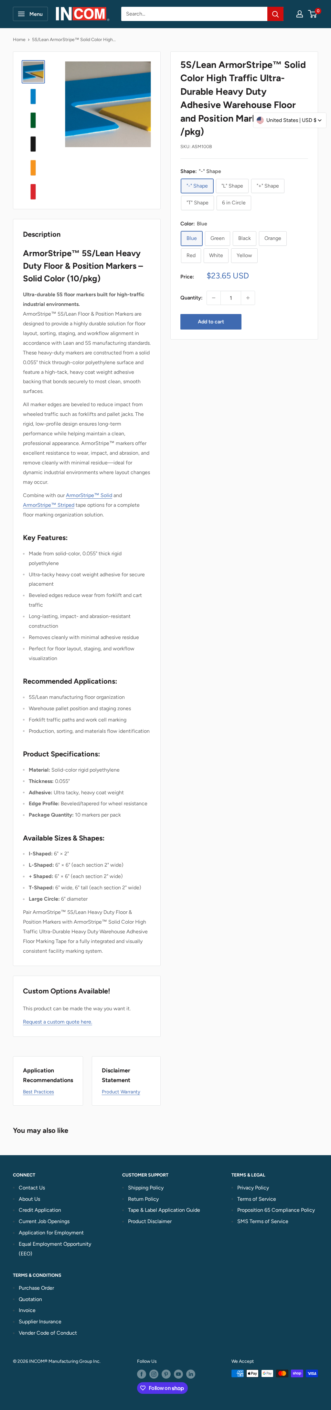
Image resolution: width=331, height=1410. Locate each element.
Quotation (30, 1299)
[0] (313, 14)
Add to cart (211, 322)
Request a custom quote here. (57, 1022)
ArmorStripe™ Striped (48, 505)
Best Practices (38, 1092)
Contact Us (32, 1188)
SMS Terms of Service (262, 1221)
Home (19, 39)
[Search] (275, 14)
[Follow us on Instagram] (153, 1374)
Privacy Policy (253, 1188)
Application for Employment (51, 1233)
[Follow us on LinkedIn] (190, 1374)
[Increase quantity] (248, 298)
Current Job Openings (44, 1221)
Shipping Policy (146, 1188)
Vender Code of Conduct (48, 1333)
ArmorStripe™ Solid (89, 495)
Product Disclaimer (150, 1221)
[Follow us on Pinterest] (166, 1374)
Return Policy (143, 1199)
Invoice (27, 1310)
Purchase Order (36, 1288)
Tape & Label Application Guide (164, 1210)
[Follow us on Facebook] (141, 1374)
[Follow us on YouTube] (178, 1374)
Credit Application (40, 1210)
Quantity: (191, 298)
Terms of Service (256, 1199)
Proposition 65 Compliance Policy (276, 1210)
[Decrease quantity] (213, 298)
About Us (29, 1199)
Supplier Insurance (40, 1321)
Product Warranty (121, 1092)
